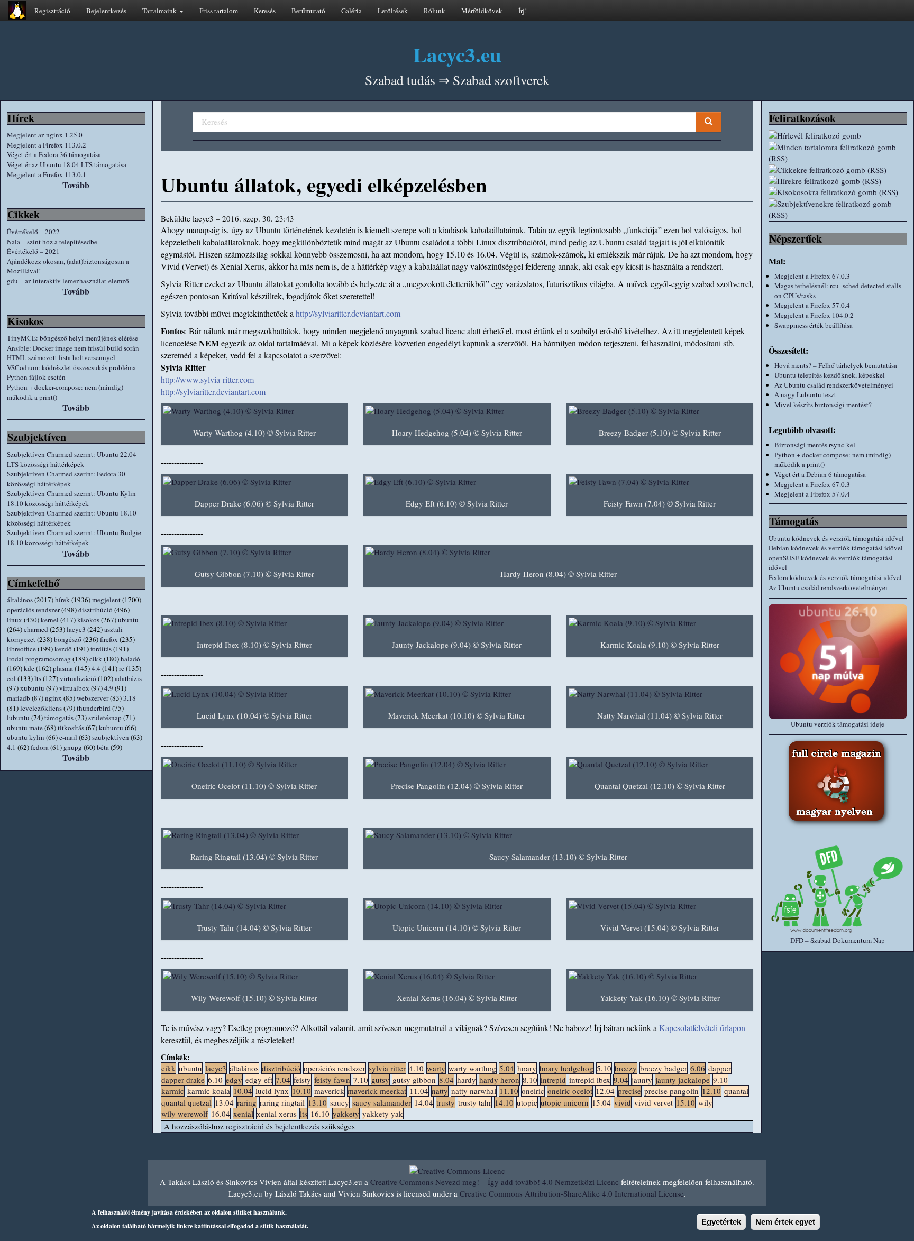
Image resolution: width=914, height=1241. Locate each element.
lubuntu (18, 717)
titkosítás (71, 727)
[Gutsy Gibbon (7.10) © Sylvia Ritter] (254, 552)
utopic (527, 1102)
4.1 (11, 747)
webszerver (92, 698)
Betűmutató (308, 10)
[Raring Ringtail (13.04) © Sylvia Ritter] (254, 835)
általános (20, 599)
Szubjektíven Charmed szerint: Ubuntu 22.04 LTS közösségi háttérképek (71, 459)
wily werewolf (184, 1113)
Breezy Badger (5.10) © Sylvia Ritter (660, 432)
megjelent (106, 599)
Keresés (265, 10)
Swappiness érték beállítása (813, 325)
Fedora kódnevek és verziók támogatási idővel (835, 577)
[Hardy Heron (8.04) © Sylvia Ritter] (558, 552)
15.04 (601, 1102)
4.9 (108, 688)
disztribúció (95, 609)
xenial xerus (277, 1113)
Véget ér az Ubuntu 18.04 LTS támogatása (66, 164)
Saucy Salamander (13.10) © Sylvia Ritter (558, 856)
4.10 (416, 1068)
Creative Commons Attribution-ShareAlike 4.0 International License (572, 1193)
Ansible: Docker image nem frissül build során (73, 348)
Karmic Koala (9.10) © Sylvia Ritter (659, 644)
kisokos (88, 619)
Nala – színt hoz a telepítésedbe (52, 241)
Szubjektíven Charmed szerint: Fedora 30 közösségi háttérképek (66, 479)
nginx (53, 698)
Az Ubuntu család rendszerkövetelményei (833, 385)
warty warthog (472, 1068)
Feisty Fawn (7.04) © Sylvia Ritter (660, 503)
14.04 (423, 1102)
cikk (95, 659)
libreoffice (21, 649)
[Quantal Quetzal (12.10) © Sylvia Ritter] (660, 764)
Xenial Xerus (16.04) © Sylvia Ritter (457, 997)
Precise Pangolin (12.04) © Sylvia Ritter (457, 785)
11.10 (508, 1091)
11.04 (418, 1091)
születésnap (105, 717)
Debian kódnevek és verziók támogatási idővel (836, 548)
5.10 (604, 1068)
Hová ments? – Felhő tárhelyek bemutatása (835, 365)
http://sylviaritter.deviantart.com (348, 313)
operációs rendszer (33, 609)
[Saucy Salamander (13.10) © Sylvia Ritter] (558, 835)
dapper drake (183, 1079)
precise (629, 1091)
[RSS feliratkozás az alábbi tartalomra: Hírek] (838, 181)
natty (440, 1091)
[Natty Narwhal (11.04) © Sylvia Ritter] (660, 694)
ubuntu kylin (25, 737)
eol (11, 678)
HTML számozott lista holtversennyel (61, 357)
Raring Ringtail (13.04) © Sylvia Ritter (254, 856)
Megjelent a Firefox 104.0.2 (814, 315)
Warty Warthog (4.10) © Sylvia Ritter (254, 432)
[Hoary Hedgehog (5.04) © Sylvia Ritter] (456, 411)
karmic (172, 1091)
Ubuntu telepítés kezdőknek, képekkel (829, 375)
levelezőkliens (41, 708)
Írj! (522, 10)
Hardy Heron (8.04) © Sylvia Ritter (558, 573)
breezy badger (663, 1068)
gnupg (72, 747)
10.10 (301, 1091)
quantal (736, 1091)
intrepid (553, 1079)
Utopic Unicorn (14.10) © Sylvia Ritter (456, 927)
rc (121, 668)
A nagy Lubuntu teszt (805, 394)
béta (103, 747)
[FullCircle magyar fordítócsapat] (838, 782)
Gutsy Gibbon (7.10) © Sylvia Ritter (254, 573)
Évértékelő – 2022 (33, 231)
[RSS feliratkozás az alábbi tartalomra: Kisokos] (838, 192)
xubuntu (32, 688)
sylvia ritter (387, 1068)
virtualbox (74, 688)
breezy (626, 1068)
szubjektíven (110, 737)
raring (247, 1102)
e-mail (68, 737)
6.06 (697, 1068)
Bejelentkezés (106, 10)
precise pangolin (671, 1091)
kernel (50, 619)
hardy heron (499, 1079)
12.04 (605, 1091)
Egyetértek (721, 1221)
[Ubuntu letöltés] (838, 661)
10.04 (242, 1091)
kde (29, 668)
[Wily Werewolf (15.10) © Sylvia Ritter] (254, 976)
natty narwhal (473, 1091)
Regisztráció (52, 10)
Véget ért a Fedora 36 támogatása (54, 154)
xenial (243, 1113)
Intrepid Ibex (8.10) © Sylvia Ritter (254, 644)
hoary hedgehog (566, 1068)
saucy (339, 1102)
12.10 (711, 1091)
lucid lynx (272, 1091)
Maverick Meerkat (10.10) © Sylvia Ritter (456, 715)
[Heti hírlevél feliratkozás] (838, 135)
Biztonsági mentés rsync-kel (814, 444)
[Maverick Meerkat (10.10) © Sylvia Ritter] (456, 694)
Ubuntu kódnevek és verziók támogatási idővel (836, 538)
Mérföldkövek (481, 10)
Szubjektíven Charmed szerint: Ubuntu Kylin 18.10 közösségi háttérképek (71, 498)
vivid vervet (653, 1102)
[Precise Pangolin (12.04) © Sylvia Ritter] (456, 764)
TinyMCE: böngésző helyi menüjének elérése (72, 338)
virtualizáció (78, 678)
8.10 (530, 1079)
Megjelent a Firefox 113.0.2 (46, 145)
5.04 (506, 1068)
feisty (302, 1079)
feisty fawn (332, 1079)
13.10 (317, 1102)
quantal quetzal (186, 1102)
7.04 (283, 1079)
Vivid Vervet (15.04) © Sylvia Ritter (659, 927)
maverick (329, 1091)
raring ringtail (282, 1102)
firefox (109, 639)
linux (14, 619)
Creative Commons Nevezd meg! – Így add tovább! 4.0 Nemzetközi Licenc (494, 1181)
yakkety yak (382, 1113)
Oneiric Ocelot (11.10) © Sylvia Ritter (254, 785)
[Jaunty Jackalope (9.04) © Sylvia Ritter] (456, 623)
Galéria (351, 10)
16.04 (220, 1113)
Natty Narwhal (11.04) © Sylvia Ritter (660, 715)
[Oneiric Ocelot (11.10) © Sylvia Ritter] (254, 764)
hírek (62, 599)
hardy (466, 1079)
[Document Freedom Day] (838, 888)
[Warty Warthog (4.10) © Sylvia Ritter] (254, 411)
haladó (130, 659)
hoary (526, 1068)
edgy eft (258, 1079)
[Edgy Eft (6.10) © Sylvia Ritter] (456, 482)
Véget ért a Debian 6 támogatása (820, 474)
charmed (36, 629)
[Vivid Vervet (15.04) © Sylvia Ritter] (660, 906)
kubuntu (111, 727)
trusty (445, 1102)
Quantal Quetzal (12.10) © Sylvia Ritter (660, 785)
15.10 (685, 1102)
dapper (719, 1068)
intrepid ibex (589, 1079)
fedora (40, 747)
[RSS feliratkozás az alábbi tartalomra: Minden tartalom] (838, 153)
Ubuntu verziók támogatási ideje (837, 724)
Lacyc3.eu (457, 54)
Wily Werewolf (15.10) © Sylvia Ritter (254, 997)
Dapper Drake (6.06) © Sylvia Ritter (254, 503)
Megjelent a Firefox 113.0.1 (46, 174)
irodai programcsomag (39, 659)
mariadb (18, 698)
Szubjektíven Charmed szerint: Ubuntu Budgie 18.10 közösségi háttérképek (74, 537)
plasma (63, 668)
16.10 (320, 1113)
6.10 (215, 1079)
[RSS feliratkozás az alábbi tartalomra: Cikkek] (838, 170)
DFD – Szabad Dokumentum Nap (837, 940)
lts (37, 678)
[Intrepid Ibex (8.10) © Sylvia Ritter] (254, 623)
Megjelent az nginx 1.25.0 (45, 135)
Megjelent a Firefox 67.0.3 (812, 276)
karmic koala (208, 1091)
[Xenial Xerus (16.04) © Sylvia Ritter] (456, 976)
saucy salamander (381, 1102)
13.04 (224, 1102)
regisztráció (245, 1126)
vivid (622, 1102)
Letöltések (393, 10)
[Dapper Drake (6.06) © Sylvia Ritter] (254, 482)
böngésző (67, 639)
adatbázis (128, 678)
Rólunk (434, 10)
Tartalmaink (160, 10)
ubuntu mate (25, 727)
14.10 (504, 1102)
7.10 (360, 1079)
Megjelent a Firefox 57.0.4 (812, 305)
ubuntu (128, 619)
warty (436, 1068)
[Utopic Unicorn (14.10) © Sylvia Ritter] (456, 906)
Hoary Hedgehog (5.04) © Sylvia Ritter (457, 432)
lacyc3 (76, 629)
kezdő (63, 649)
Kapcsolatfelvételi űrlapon (702, 1027)
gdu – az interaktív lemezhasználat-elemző (68, 281)
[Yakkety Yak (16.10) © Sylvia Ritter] (660, 976)
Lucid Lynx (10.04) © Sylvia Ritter (254, 715)
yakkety (346, 1113)
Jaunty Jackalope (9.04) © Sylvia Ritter (457, 644)
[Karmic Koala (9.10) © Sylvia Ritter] (660, 623)
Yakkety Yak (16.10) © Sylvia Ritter (660, 997)
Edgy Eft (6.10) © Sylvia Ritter (457, 503)
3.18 (129, 698)
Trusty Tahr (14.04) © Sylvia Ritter (254, 927)
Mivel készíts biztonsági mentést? (823, 404)
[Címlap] (17, 10)
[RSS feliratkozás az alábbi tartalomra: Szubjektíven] (838, 209)
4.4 (96, 668)
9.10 (720, 1079)
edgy (234, 1079)
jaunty (642, 1079)
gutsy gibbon (414, 1079)
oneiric (533, 1091)
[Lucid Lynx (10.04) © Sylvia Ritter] (254, 694)
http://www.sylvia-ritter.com (207, 379)
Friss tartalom (218, 10)
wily (705, 1102)
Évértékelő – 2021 (33, 251)
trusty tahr (474, 1102)
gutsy (380, 1079)
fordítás (101, 649)
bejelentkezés (297, 1126)
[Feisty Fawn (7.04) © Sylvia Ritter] (660, 482)
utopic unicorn (565, 1102)
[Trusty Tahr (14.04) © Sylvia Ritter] (254, 906)
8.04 (446, 1079)
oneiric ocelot (569, 1091)
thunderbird (94, 708)
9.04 (621, 1079)
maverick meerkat (377, 1091)
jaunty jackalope (682, 1079)
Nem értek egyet (785, 1221)
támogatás (59, 717)
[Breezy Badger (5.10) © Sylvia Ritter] (660, 411)
